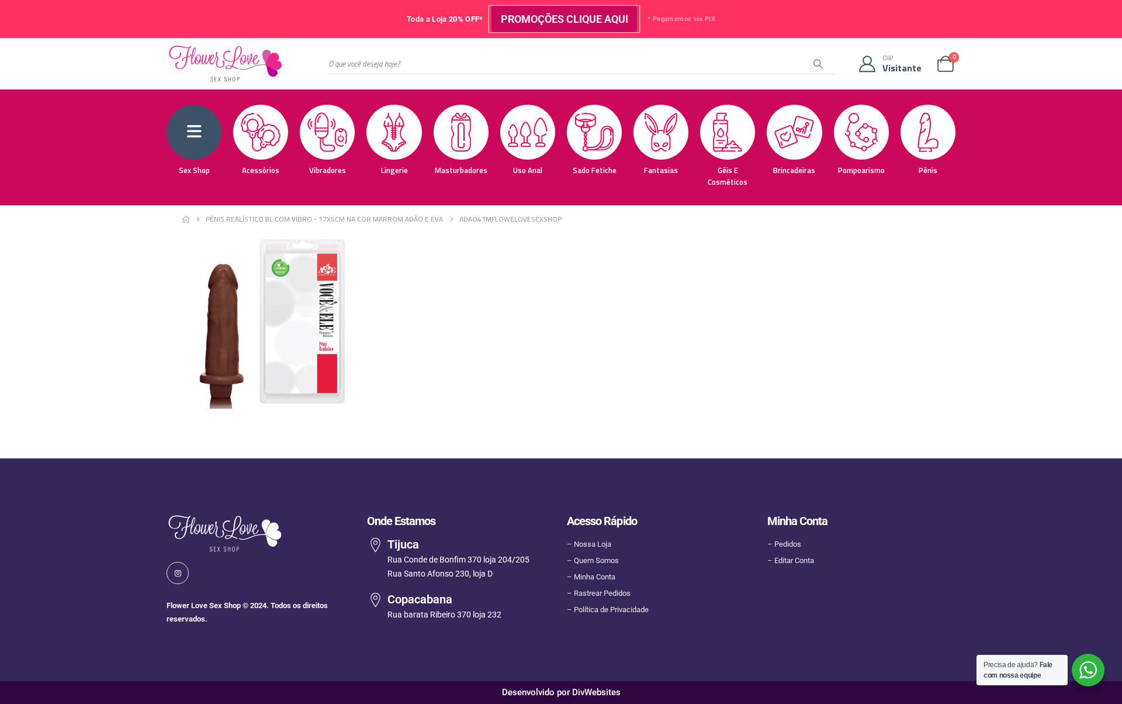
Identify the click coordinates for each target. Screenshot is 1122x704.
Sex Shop (194, 170)
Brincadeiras (794, 170)
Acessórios (260, 170)
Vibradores (327, 170)
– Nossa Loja (589, 544)
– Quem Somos (593, 560)
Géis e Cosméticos (727, 176)
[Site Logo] (225, 64)
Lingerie (394, 170)
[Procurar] (818, 64)
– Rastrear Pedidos (599, 593)
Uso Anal (527, 170)
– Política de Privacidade (608, 609)
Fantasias (661, 170)
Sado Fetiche (595, 170)
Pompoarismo (861, 170)
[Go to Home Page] (185, 219)
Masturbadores (461, 170)
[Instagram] (178, 572)
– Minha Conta (591, 576)
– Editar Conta (790, 560)
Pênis (928, 170)
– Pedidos (784, 544)
